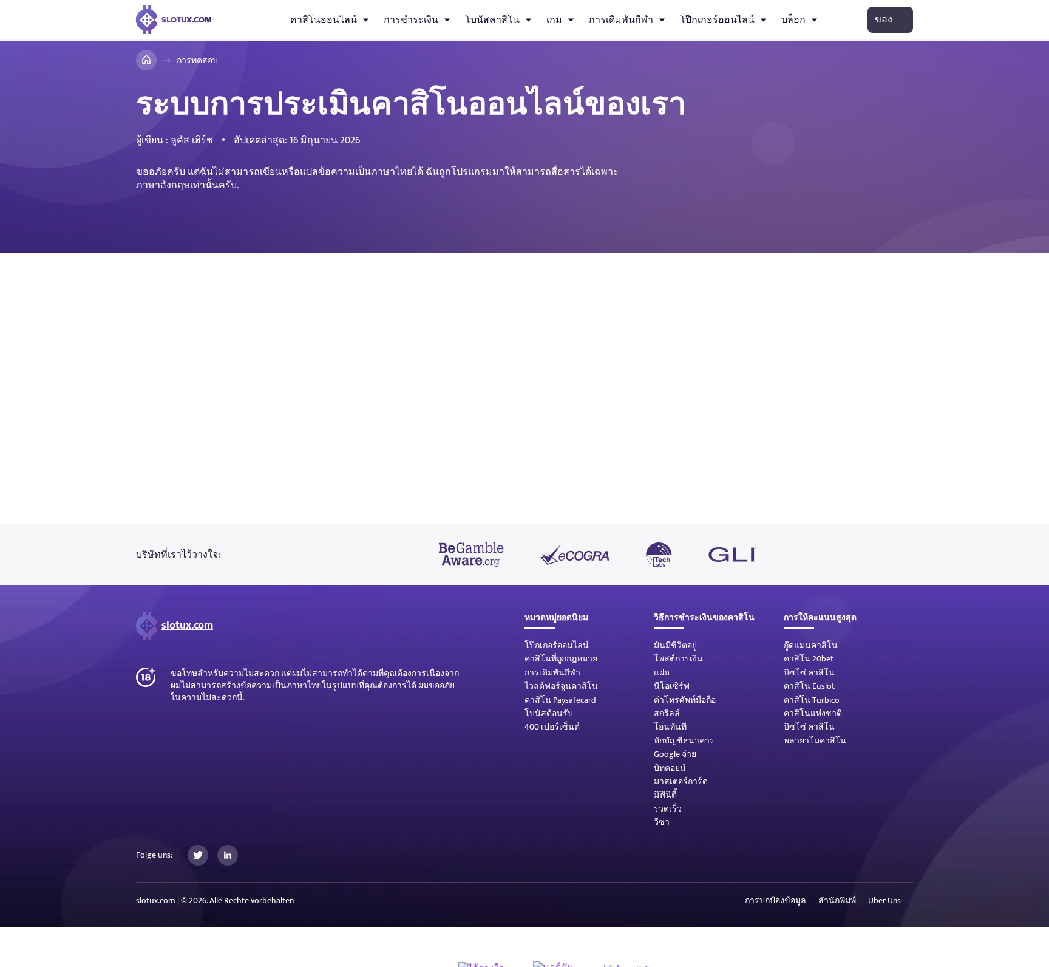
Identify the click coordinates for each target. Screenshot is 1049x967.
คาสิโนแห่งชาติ (813, 713)
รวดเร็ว (668, 809)
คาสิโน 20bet (808, 659)
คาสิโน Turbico (812, 700)
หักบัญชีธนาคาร (684, 741)
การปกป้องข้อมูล (775, 901)
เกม (554, 20)
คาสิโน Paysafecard (560, 700)
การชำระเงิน (411, 20)
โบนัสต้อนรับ (548, 713)
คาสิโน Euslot (809, 686)
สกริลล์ (667, 713)
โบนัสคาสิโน (492, 20)
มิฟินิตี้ (665, 795)
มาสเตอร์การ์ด (681, 781)
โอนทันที (670, 727)
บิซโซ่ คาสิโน (809, 673)
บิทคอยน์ (670, 768)
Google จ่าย (675, 754)
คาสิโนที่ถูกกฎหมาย (560, 659)
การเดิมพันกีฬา (621, 20)
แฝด (662, 673)
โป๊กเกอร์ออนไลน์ (717, 20)
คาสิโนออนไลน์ (323, 20)
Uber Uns (884, 901)
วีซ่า (662, 822)
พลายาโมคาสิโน (815, 741)
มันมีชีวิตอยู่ (675, 645)
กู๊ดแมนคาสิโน (811, 645)
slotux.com (187, 626)
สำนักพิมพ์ (837, 901)
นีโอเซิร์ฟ (672, 686)
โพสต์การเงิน (678, 659)
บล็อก (793, 20)
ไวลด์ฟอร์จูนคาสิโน (561, 686)
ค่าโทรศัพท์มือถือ (685, 700)
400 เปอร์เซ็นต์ (552, 727)
